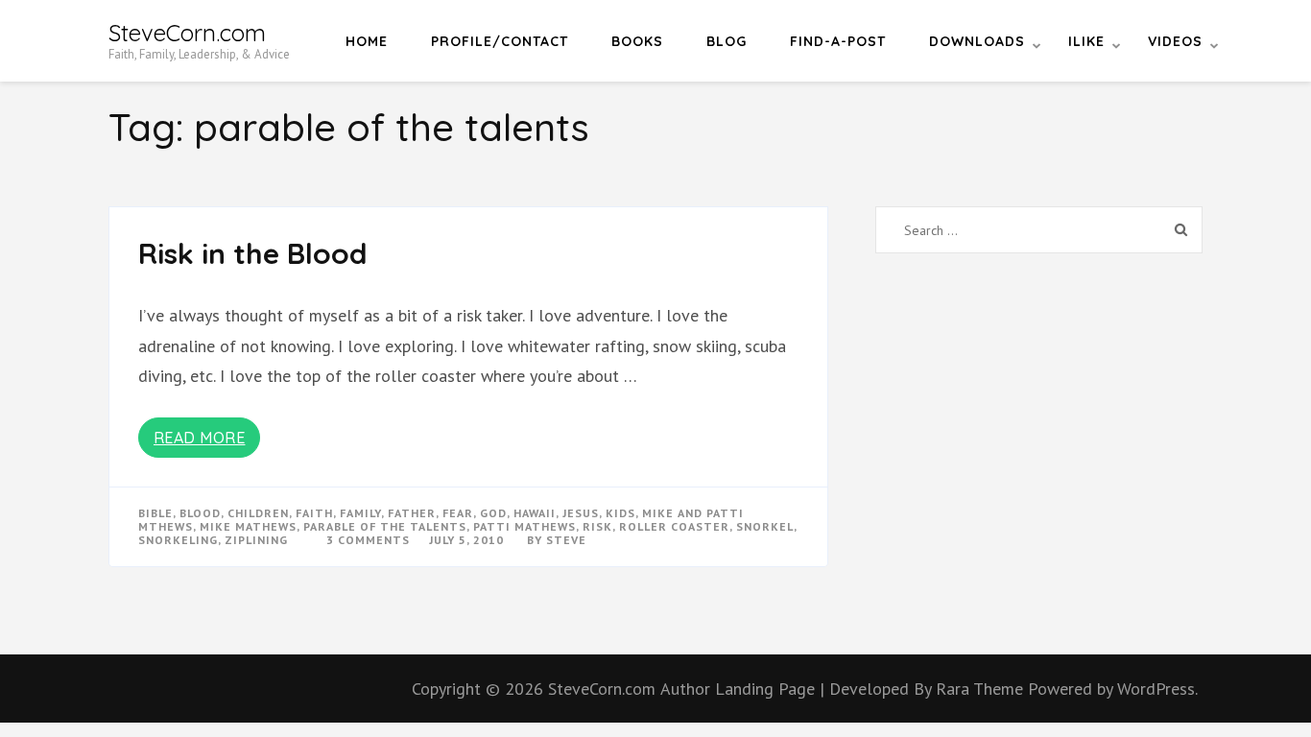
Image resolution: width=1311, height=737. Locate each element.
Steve (566, 540)
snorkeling (178, 540)
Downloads (977, 41)
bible (155, 513)
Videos (1175, 41)
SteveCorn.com (187, 32)
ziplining (256, 540)
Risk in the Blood (253, 253)
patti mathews (524, 526)
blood (200, 513)
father (412, 513)
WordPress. (1157, 689)
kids (620, 513)
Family (360, 513)
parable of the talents (384, 526)
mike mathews (248, 526)
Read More (200, 437)
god (493, 513)
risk (597, 526)
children (258, 513)
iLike (1086, 41)
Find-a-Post (838, 41)
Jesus (580, 513)
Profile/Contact (499, 41)
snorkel (765, 526)
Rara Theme (982, 689)
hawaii (534, 513)
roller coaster (674, 526)
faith (314, 513)
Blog (726, 41)
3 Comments (368, 540)
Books (637, 41)
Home (367, 41)
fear (457, 513)
